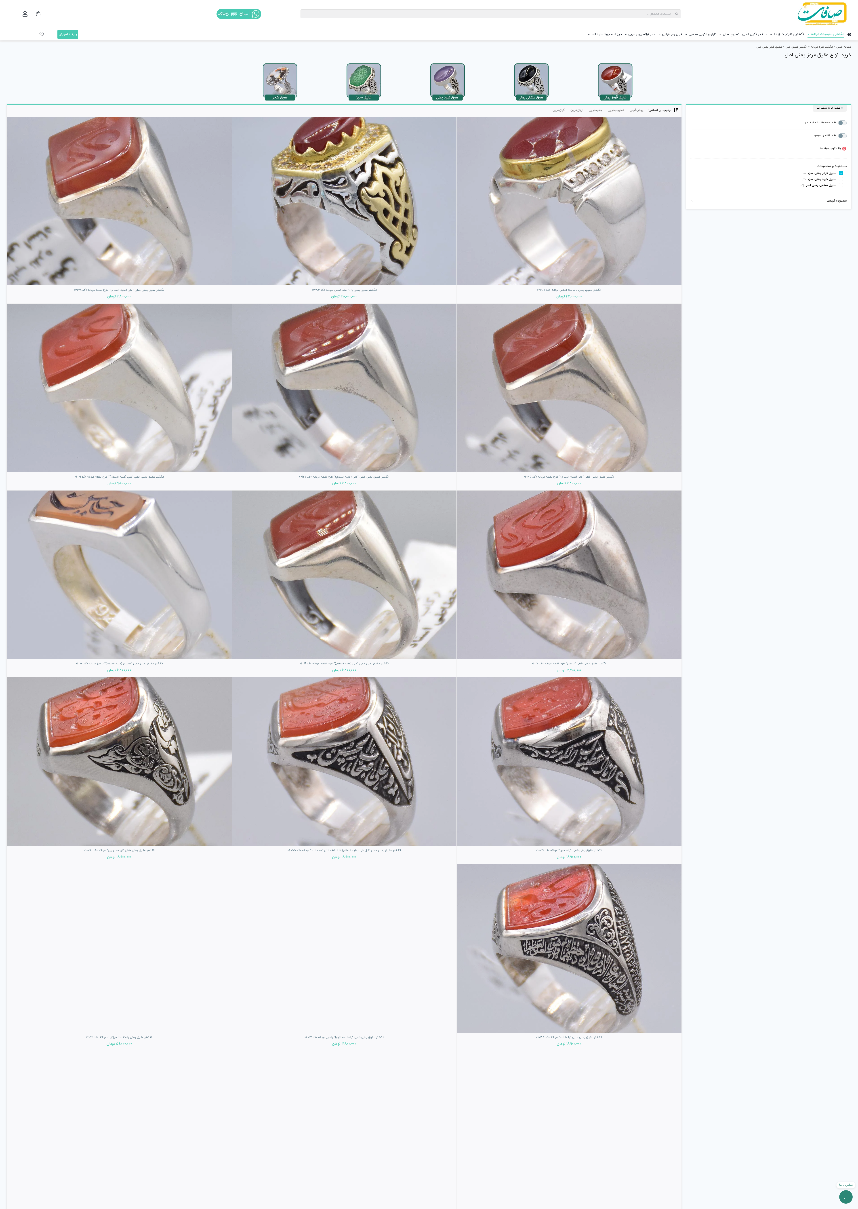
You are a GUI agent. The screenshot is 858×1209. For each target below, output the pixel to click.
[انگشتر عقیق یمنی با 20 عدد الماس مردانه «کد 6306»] (344, 201)
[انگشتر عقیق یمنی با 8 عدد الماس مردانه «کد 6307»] (569, 201)
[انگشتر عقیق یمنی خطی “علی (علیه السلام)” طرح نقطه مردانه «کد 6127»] (344, 388)
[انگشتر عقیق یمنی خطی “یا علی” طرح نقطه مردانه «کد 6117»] (569, 575)
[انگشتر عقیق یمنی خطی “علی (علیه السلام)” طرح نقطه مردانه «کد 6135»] (569, 388)
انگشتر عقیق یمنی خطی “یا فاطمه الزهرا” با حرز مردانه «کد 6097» (344, 1037)
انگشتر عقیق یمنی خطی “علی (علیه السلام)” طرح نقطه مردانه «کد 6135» (569, 477)
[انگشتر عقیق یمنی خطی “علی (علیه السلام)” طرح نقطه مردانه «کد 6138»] (119, 201)
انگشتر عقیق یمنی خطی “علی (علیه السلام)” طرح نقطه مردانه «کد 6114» (344, 664)
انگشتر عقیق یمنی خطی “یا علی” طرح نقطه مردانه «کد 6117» (569, 664)
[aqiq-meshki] (531, 63)
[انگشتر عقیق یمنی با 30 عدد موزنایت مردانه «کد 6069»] (119, 948)
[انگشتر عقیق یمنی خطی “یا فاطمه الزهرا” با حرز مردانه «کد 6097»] (344, 948)
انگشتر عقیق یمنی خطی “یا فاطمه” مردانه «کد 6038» (569, 1037)
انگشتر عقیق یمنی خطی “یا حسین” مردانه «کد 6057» (569, 851)
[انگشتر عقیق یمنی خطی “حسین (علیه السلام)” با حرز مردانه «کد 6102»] (119, 575)
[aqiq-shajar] (280, 63)
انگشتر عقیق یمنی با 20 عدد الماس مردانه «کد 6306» (344, 290)
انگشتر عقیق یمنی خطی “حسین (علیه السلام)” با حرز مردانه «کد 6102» (119, 664)
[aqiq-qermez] (615, 63)
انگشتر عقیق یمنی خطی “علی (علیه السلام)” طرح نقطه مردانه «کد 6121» (119, 477)
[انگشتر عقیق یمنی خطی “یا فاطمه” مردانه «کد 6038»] (569, 948)
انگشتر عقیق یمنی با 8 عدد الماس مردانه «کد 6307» (569, 290)
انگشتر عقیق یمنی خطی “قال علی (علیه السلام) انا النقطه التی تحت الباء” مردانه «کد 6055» (344, 851)
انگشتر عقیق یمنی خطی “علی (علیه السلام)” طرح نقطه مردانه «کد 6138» (119, 290)
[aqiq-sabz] (364, 63)
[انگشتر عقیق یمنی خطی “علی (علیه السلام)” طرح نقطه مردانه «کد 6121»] (119, 388)
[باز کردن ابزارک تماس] (846, 1197)
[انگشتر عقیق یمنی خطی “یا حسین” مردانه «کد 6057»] (569, 761)
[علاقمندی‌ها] (42, 34)
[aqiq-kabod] (448, 63)
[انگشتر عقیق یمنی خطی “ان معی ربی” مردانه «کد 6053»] (119, 761)
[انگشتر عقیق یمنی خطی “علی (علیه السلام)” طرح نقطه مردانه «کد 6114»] (344, 575)
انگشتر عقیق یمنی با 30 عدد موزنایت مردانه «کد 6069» (119, 1037)
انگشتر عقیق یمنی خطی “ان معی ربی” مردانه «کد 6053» (119, 851)
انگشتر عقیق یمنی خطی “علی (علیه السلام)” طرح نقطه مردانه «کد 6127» (344, 477)
